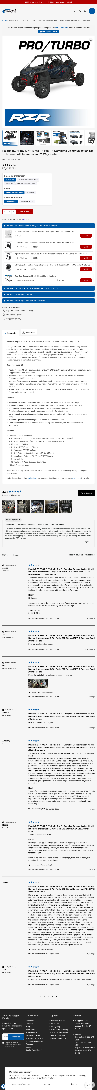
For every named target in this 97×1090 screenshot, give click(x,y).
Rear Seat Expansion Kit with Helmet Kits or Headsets (35, 276)
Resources (30, 332)
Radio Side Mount (27, 201)
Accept (47, 1084)
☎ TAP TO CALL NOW (48, 32)
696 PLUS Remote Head (26, 184)
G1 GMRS (30, 192)
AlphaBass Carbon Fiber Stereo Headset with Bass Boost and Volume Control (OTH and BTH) (51, 254)
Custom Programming (58, 1029)
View (8, 236)
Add (86, 236)
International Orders (34, 1038)
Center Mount (11, 201)
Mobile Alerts (31, 1032)
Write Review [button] (86, 493)
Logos (28, 1047)
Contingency (54, 1026)
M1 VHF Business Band (14, 192)
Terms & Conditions (57, 1038)
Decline (74, 1084)
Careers (29, 1023)
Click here (32, 478)
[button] (48, 165)
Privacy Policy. (48, 1078)
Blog (28, 1026)
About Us (30, 1020)
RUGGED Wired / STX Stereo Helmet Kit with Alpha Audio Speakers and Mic (44, 232)
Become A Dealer (33, 1035)
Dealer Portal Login (34, 1050)
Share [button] (57, 618)
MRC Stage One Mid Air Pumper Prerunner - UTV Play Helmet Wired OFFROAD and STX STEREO (52, 265)
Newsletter (30, 1029)
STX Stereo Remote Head (28, 180)
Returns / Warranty (57, 1035)
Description (12, 333)
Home (4, 21)
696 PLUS (9, 184)
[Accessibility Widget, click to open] (3, 1086)
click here (76, 478)
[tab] (75, 555)
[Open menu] (92, 11)
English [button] (87, 542)
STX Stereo (10, 180)
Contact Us (54, 1023)
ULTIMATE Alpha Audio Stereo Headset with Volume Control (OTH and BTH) (44, 243)
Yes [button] (47, 618)
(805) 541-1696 (62, 28)
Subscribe (16, 1037)
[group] (14, 492)
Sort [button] (4, 555)
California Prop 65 (57, 1020)
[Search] (74, 11)
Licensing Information (58, 1032)
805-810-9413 (89, 1047)
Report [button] (51, 618)
